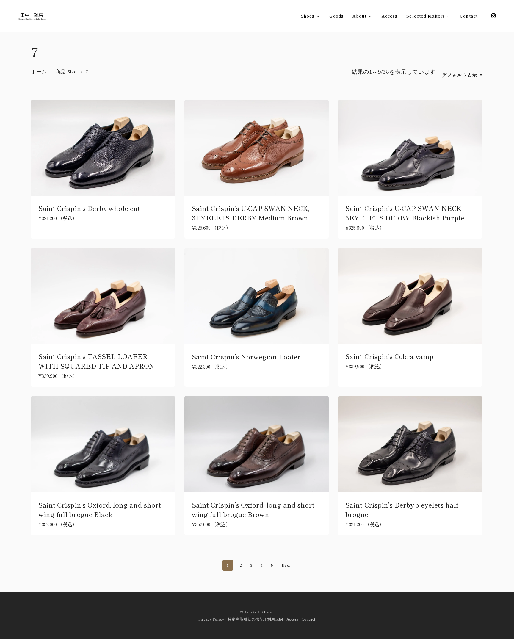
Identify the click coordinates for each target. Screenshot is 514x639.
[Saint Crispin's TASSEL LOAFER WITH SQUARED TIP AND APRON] (103, 296)
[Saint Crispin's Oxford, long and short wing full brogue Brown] (256, 444)
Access (292, 619)
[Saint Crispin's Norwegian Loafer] (256, 296)
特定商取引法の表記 (246, 619)
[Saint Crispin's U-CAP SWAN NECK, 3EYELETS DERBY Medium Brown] (256, 148)
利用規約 (275, 619)
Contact (309, 619)
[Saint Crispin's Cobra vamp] (410, 296)
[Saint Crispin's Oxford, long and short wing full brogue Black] (103, 444)
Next (286, 565)
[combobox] (462, 75)
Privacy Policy (211, 619)
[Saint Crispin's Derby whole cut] (103, 148)
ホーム (39, 72)
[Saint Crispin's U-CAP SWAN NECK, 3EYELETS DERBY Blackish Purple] (410, 148)
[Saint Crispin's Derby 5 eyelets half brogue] (410, 444)
